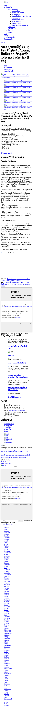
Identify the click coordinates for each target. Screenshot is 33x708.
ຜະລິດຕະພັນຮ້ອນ (11, 451)
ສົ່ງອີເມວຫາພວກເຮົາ (7, 153)
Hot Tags (3, 451)
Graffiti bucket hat (15, 397)
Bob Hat (11, 356)
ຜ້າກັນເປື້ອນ (11, 27)
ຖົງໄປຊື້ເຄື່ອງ (12, 28)
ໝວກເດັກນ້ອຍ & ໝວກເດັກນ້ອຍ (21, 16)
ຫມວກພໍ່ (11, 455)
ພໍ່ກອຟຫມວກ (5, 455)
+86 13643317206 (7, 524)
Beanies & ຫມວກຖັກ (18, 12)
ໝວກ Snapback (16, 21)
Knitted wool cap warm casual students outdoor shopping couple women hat (15, 279)
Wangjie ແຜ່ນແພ (6, 463)
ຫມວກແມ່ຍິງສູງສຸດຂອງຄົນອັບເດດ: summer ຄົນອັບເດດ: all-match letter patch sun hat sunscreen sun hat (15, 284)
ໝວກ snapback (13, 457)
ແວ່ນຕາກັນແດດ (16, 23)
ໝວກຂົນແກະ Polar (17, 20)
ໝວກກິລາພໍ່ (22, 457)
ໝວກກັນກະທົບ (16, 14)
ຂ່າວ (5, 34)
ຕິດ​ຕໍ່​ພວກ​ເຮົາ (8, 39)
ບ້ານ (5, 5)
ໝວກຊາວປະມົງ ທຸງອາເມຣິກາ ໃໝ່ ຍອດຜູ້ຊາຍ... (18, 376)
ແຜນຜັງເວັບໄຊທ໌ (22, 451)
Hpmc (10, 32)
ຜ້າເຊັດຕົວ (11, 30)
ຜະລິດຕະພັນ (8, 7)
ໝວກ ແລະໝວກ (13, 9)
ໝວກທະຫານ (16, 18)
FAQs (6, 35)
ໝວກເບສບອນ (16, 11)
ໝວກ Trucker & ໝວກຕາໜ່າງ (21, 25)
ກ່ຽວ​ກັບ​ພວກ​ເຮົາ (9, 37)
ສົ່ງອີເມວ (3, 462)
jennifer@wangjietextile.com (16, 410)
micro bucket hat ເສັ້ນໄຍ (17, 363)
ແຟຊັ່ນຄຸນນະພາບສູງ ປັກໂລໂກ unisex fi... (17, 389)
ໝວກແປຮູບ (18, 455)
